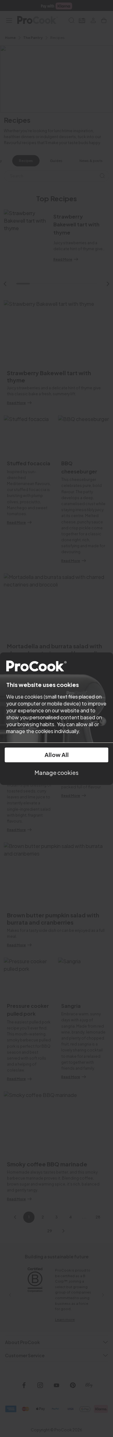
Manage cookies (56, 772)
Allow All (57, 754)
